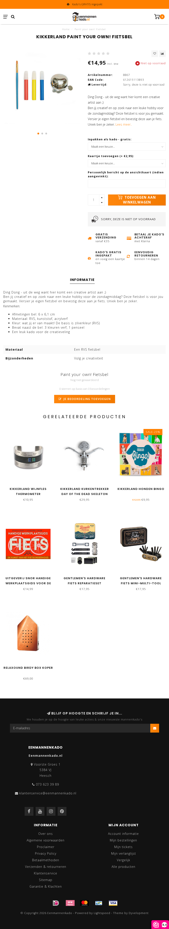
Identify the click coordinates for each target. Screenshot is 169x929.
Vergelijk (123, 860)
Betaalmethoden (45, 860)
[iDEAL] (55, 903)
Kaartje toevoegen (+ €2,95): (111, 156)
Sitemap (45, 880)
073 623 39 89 (47, 784)
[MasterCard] (84, 903)
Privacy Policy (45, 853)
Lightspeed (102, 913)
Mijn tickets (123, 847)
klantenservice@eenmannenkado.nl (47, 793)
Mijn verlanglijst (123, 853)
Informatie (82, 279)
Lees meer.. (124, 124)
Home (66, 29)
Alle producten (123, 867)
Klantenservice (45, 873)
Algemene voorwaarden (45, 840)
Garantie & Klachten (45, 886)
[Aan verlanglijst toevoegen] (154, 53)
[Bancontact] (98, 903)
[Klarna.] (70, 903)
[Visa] (113, 903)
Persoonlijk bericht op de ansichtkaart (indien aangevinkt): (126, 174)
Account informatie (123, 834)
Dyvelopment (139, 913)
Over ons (45, 834)
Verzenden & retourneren (45, 867)
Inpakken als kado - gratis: (110, 139)
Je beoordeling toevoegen (87, 399)
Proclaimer (45, 847)
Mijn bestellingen (123, 840)
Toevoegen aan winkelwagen (139, 200)
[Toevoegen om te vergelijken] (162, 53)
